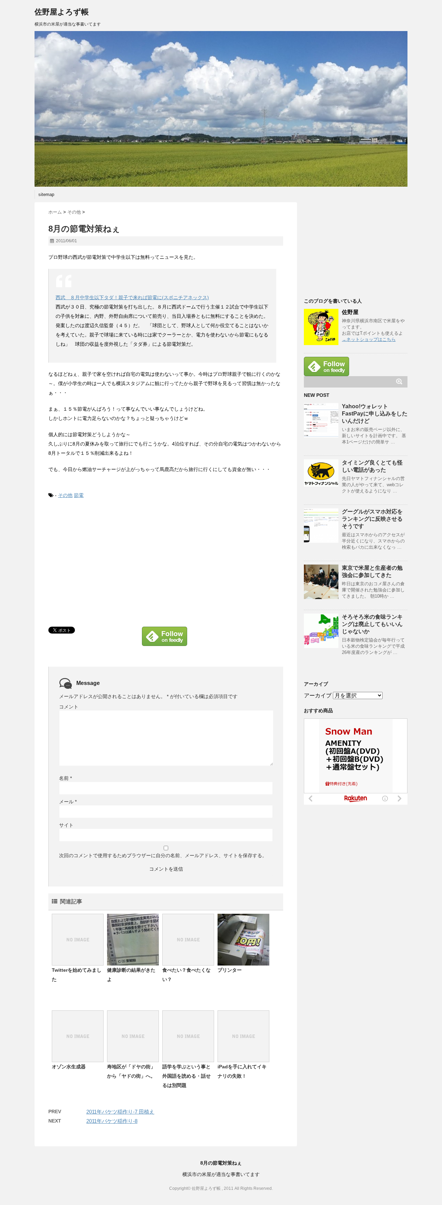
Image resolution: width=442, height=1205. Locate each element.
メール (68, 801)
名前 (65, 778)
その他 (65, 495)
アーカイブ (318, 695)
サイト (66, 825)
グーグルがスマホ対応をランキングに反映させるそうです (372, 519)
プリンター (230, 970)
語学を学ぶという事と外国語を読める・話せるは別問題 (186, 1076)
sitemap (46, 194)
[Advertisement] (106, 559)
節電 (79, 495)
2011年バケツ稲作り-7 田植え (120, 1112)
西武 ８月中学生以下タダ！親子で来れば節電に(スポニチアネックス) (132, 297)
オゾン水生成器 (69, 1066)
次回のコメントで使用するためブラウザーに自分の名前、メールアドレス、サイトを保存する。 (163, 855)
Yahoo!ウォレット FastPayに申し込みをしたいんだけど (374, 413)
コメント (68, 706)
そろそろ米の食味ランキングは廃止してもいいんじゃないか (372, 624)
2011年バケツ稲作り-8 (111, 1121)
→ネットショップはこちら (369, 339)
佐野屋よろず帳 (62, 12)
